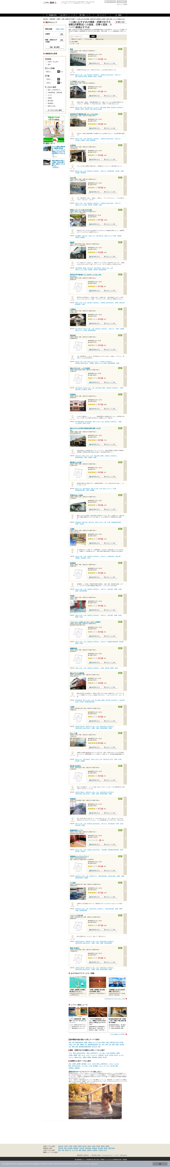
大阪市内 (89, 1150)
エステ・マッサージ (91, 1055)
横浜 (59, 1150)
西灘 (73, 1046)
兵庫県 (75, 1146)
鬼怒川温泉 (111, 1148)
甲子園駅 (100, 76)
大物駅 (85, 457)
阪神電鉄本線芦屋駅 (80, 490)
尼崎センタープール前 (94, 1042)
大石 (70, 1046)
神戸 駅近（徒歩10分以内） (93, 823)
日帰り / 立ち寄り (53, 62)
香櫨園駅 (92, 490)
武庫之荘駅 (78, 389)
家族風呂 (50, 103)
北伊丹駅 (83, 851)
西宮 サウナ (118, 74)
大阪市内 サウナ (93, 876)
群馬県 (80, 1146)
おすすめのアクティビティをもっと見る (115, 998)
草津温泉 (60, 1148)
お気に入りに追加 (110, 63)
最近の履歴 (122, 1)
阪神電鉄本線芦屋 (93, 1044)
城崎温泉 (75, 1148)
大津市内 (100, 1150)
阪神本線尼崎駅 (102, 269)
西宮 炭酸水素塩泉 (79, 421)
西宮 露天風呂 (110, 171)
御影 (113, 1044)
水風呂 (118, 1053)
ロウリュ (71, 1057)
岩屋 (76, 1046)
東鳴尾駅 (90, 76)
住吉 (110, 1044)
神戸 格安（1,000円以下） (112, 700)
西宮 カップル (78, 488)
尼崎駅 (76, 590)
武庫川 (103, 1042)
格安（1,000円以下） (93, 1053)
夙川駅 (88, 423)
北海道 (93, 1146)
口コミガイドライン (107, 1155)
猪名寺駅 (107, 668)
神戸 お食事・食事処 (100, 700)
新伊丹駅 (121, 641)
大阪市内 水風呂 (112, 876)
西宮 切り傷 (84, 522)
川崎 (63, 1150)
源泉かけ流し (78, 1057)
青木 (103, 1044)
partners (36, 1164)
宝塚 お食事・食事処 (100, 387)
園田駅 (76, 617)
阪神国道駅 (92, 140)
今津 (74, 1044)
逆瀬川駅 (77, 761)
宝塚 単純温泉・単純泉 (80, 268)
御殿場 (84, 1150)
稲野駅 (76, 643)
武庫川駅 (87, 109)
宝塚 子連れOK (99, 235)
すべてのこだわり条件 (55, 110)
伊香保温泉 (88, 1148)
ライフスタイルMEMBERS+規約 (113, 1159)
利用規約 (102, 1159)
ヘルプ (116, 1155)
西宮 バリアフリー (107, 488)
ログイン (119, 4)
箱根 (65, 1148)
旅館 (116, 1066)
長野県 (98, 1146)
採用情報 (125, 1159)
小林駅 (115, 759)
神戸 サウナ (104, 823)
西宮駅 (116, 302)
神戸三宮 (94, 1046)
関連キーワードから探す (50, 1152)
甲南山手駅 (122, 700)
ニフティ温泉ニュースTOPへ (117, 1034)
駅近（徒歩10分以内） (79, 1053)
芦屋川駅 (82, 523)
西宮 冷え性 (91, 522)
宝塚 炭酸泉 (78, 235)
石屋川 (117, 1044)
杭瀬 (70, 1042)
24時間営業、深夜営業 (55, 92)
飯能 (80, 1150)
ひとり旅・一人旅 (104, 1053)
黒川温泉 (100, 1148)
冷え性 (106, 1055)
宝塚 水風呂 (110, 589)
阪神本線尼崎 (79, 1042)
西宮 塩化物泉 (88, 421)
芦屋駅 (87, 490)
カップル (121, 1055)
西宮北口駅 (122, 302)
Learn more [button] (94, 1164)
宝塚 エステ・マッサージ (93, 361)
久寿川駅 (77, 140)
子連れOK (101, 1055)
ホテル (83, 1055)
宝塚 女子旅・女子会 (108, 759)
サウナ (70, 1053)
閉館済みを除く (100, 39)
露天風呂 (112, 1053)
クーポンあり (88, 39)
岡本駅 (83, 825)
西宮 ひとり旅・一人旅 (80, 74)
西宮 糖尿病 (78, 522)
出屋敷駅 (95, 204)
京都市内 (95, 1150)
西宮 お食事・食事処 (105, 107)
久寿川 (70, 1044)
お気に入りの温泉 (110, 1)
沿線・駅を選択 (55, 47)
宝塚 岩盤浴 (104, 849)
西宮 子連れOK (78, 328)
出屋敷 (85, 1042)
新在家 (122, 1044)
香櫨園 (82, 1044)
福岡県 (107, 1146)
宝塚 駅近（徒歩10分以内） (107, 203)
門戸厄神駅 (83, 558)
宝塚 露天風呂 (110, 556)
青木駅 (117, 823)
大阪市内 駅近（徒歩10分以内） (83, 728)
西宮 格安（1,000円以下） (93, 74)
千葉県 (70, 1146)
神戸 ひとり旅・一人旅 (88, 700)
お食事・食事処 (73, 1055)
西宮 (78, 1044)
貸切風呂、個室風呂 (74, 1068)
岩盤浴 (85, 1057)
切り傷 (105, 1057)
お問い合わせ (123, 1155)
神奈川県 (60, 1146)
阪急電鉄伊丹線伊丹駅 (112, 641)
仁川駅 (88, 558)
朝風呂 (89, 1057)
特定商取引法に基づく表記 (93, 1159)
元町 (99, 1046)
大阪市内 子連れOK (79, 726)
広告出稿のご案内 (96, 1155)
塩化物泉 (95, 1066)
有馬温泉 (69, 1148)
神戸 (105, 1150)
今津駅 (87, 140)
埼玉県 (66, 1146)
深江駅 (76, 701)
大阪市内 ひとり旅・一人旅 (92, 726)
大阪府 (89, 1146)
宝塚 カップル (92, 235)
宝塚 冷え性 (84, 235)
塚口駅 (89, 389)
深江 (100, 1044)
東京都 (84, 1146)
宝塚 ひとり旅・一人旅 (80, 203)
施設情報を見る (95, 63)
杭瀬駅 (95, 457)
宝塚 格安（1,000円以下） (93, 203)
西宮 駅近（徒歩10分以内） (107, 74)
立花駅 (100, 204)
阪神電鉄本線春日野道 (85, 1046)
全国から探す (60, 29)
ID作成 (125, 4)
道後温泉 (94, 1148)
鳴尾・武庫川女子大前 (112, 1042)
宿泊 (79, 1055)
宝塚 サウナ (118, 203)
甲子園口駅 (84, 389)
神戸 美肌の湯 (78, 700)
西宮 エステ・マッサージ (93, 107)
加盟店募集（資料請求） (83, 1155)
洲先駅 (95, 76)
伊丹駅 (81, 643)
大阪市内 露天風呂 (102, 876)
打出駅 (114, 488)
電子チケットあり (76, 39)
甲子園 (121, 1042)
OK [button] (160, 1164)
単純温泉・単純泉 (97, 1057)
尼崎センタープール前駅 (81, 204)
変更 (61, 34)
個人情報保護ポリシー (80, 1159)
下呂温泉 (81, 1148)
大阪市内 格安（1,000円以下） (107, 726)
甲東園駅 (77, 558)
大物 (73, 1042)
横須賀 (67, 1150)
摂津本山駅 (78, 825)
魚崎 (106, 1044)
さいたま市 (75, 1150)
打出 (86, 1044)
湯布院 (105, 1148)
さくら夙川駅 (78, 423)
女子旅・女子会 (113, 1055)
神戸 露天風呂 (111, 823)
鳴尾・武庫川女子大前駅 (81, 76)
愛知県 (103, 1146)
